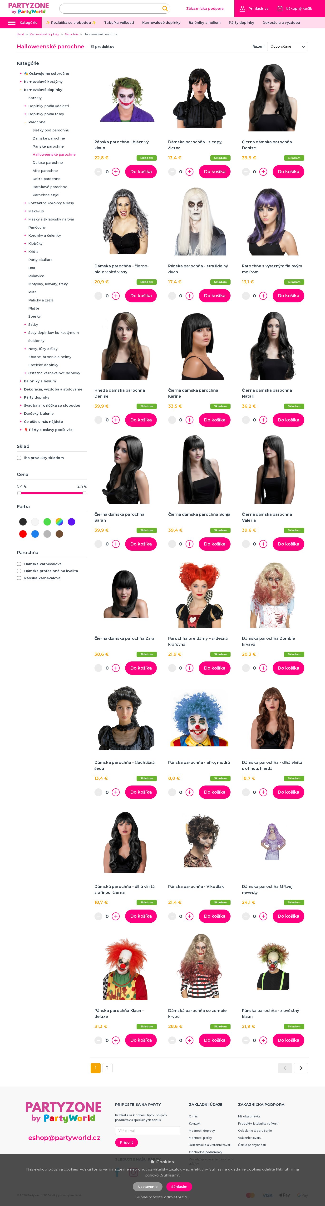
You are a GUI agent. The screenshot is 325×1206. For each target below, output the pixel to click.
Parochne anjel (46, 195)
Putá (32, 292)
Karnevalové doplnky (161, 22)
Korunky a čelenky (44, 235)
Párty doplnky (241, 22)
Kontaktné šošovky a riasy (51, 203)
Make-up (36, 211)
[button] (254, 8)
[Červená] (23, 534)
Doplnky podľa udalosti (48, 106)
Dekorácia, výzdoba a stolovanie (53, 389)
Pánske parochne (48, 146)
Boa (31, 268)
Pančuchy (37, 227)
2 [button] (107, 1068)
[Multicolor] (59, 522)
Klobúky (35, 243)
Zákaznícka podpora (205, 8)
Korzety (35, 98)
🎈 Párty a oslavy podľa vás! (49, 430)
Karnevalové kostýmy (43, 82)
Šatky (33, 324)
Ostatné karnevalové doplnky (54, 373)
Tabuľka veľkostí (119, 22)
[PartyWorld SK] (29, 8)
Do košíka (141, 171)
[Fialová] (71, 522)
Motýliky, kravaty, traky (48, 284)
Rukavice (36, 276)
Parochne (36, 122)
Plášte (33, 308)
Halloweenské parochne (54, 154)
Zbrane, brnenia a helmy (49, 357)
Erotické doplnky (43, 365)
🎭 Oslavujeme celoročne (46, 73)
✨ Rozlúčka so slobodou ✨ (71, 22)
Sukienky (36, 341)
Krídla (33, 252)
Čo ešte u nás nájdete (43, 422)
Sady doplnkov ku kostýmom (53, 332)
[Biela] (35, 522)
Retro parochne (46, 179)
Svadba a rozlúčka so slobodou (52, 405)
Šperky (34, 316)
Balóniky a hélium (205, 22)
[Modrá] (35, 534)
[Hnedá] (59, 534)
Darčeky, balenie (39, 413)
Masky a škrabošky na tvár (51, 219)
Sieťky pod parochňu (51, 130)
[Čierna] (23, 522)
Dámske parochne (49, 138)
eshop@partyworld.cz (64, 1138)
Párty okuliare (40, 260)
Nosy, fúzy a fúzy (43, 349)
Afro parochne (45, 171)
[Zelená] (47, 522)
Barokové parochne (50, 187)
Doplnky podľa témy (46, 114)
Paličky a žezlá (41, 300)
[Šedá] (47, 534)
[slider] (19, 493)
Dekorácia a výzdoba (281, 22)
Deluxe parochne (48, 162)
